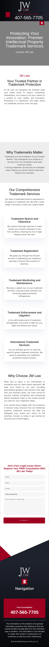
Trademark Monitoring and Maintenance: (24, 282)
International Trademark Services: (24, 343)
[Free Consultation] (24, 602)
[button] (8, 14)
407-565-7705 (29, 17)
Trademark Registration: (24, 250)
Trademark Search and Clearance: (24, 220)
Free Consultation (24, 607)
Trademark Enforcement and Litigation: (25, 314)
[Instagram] (42, 23)
